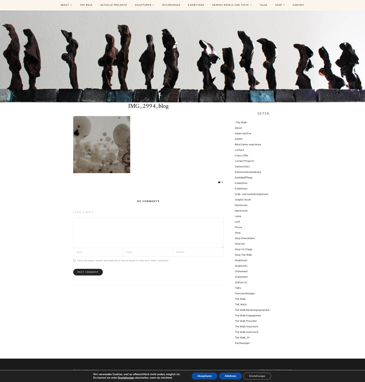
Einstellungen (126, 378)
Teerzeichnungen (245, 293)
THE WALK (241, 304)
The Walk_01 (242, 337)
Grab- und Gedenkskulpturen (251, 194)
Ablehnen (230, 376)
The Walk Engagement (248, 315)
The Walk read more (246, 326)
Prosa (238, 227)
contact (239, 150)
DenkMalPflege (243, 177)
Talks (263, 5)
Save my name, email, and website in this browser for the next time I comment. (123, 260)
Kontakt (299, 5)
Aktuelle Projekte (113, 5)
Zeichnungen (171, 5)
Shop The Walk (243, 255)
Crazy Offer (241, 155)
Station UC (241, 282)
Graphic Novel (243, 199)
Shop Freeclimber (245, 238)
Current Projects (244, 161)
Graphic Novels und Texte (230, 5)
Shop (278, 5)
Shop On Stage (243, 249)
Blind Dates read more (248, 144)
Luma (238, 216)
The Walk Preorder (246, 321)
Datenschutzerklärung (248, 172)
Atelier (239, 139)
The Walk (86, 5)
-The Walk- (241, 122)
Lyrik (237, 222)
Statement (241, 271)
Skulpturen (143, 5)
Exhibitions (196, 5)
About (65, 5)
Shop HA (240, 244)
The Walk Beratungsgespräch (252, 310)
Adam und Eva (243, 133)
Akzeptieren (204, 376)
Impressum (241, 205)
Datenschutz (242, 166)
